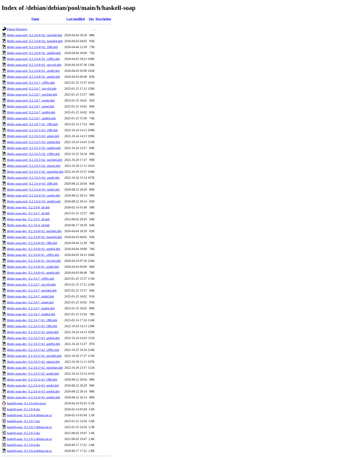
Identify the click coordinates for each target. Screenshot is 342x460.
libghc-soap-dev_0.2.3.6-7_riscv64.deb (31, 284)
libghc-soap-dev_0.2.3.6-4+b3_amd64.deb (33, 397)
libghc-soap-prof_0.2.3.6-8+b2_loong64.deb (35, 41)
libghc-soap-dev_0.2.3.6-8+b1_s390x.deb (33, 255)
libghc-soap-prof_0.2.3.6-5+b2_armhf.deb (33, 177)
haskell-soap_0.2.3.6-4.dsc (23, 445)
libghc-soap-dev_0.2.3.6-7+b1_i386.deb (32, 320)
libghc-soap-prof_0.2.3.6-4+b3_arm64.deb (33, 195)
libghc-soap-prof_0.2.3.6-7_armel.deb (30, 106)
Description (103, 19)
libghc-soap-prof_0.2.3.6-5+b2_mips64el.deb (35, 171)
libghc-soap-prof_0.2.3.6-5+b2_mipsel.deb (33, 165)
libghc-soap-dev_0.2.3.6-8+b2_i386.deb (32, 243)
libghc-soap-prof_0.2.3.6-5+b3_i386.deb (32, 130)
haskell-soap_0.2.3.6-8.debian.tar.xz (29, 415)
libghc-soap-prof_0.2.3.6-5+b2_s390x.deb (33, 154)
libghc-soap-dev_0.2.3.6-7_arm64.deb (31, 308)
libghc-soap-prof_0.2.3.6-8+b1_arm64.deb (33, 76)
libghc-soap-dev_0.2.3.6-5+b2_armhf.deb (33, 373)
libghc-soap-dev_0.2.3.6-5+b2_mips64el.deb (35, 367)
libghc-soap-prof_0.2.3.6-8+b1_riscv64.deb (34, 65)
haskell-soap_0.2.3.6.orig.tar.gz (26, 403)
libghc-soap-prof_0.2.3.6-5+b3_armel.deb (33, 136)
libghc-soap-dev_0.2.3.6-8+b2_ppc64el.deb (34, 231)
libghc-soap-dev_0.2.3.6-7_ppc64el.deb (32, 290)
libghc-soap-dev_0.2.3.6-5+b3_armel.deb (33, 332)
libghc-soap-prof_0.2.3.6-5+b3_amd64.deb (34, 148)
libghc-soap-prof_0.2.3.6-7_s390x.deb (31, 82)
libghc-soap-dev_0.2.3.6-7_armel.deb (30, 302)
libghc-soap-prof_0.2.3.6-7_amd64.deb (31, 118)
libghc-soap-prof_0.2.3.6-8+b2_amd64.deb (34, 53)
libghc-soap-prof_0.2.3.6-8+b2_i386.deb (32, 47)
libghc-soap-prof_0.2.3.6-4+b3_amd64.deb (34, 201)
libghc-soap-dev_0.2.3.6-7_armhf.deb (30, 296)
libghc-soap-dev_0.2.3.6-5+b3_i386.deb (32, 326)
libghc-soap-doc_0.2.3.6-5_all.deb (28, 219)
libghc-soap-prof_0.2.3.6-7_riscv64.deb (31, 88)
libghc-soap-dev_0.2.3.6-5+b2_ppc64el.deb (34, 355)
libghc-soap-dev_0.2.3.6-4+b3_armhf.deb (33, 385)
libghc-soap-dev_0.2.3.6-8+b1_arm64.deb (33, 272)
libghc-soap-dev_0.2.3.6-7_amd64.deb (31, 314)
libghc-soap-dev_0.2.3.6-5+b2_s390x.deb (33, 350)
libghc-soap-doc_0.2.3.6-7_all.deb (28, 213)
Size (91, 19)
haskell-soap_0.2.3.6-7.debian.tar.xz (29, 427)
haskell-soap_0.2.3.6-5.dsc (23, 433)
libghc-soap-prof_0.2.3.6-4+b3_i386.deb (32, 183)
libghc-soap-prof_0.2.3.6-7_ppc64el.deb (32, 94)
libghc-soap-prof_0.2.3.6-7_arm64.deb (31, 112)
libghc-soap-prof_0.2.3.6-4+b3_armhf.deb (33, 189)
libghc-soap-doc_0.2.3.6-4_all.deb (28, 225)
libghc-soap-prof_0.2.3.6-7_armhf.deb (31, 100)
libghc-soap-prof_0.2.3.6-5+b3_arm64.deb (33, 142)
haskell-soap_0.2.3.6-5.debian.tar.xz (29, 439)
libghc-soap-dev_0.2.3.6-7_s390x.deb (30, 278)
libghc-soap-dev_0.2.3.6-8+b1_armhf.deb (33, 266)
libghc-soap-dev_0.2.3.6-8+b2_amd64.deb (33, 249)
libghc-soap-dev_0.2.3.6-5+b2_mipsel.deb (33, 361)
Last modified (75, 19)
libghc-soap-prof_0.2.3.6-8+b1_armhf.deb (33, 70)
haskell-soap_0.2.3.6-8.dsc (23, 409)
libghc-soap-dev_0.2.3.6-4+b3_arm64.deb (33, 391)
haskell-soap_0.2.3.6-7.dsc (23, 421)
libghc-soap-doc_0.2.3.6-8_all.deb (28, 207)
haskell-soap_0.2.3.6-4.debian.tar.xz (29, 450)
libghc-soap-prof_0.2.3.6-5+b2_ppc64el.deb (34, 160)
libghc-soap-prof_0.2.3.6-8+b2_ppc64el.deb (34, 35)
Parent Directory (17, 29)
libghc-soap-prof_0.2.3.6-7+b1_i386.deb (32, 124)
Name (35, 19)
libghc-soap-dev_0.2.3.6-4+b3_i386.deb (32, 379)
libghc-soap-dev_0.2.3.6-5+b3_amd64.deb (33, 344)
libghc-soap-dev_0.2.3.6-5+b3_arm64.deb (33, 338)
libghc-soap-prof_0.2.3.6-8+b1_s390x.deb (33, 59)
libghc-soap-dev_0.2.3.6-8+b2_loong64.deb (34, 237)
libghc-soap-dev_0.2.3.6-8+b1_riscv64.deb (34, 260)
